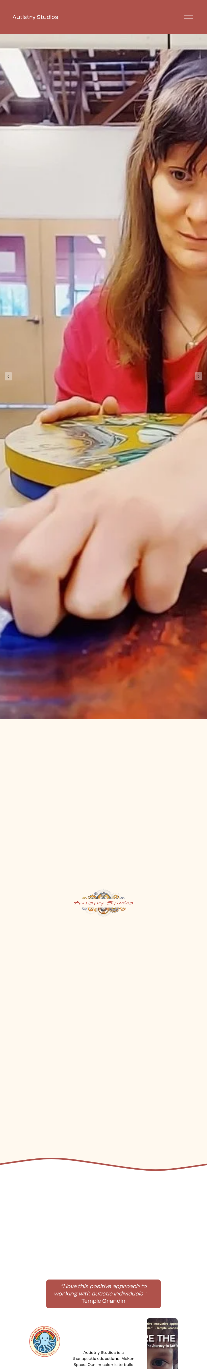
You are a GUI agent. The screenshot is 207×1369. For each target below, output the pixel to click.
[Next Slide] (198, 376)
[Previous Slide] (8, 376)
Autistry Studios (35, 17)
